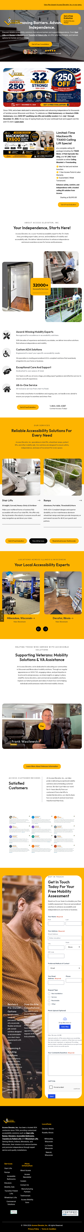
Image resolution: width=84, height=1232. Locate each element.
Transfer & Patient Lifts (38, 35)
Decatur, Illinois (61, 618)
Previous (38, 628)
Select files (65, 1027)
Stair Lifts (7, 500)
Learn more (19, 122)
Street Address (53, 934)
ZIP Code (51, 952)
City (49, 943)
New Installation (57, 994)
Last (67, 919)
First (49, 919)
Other (54, 1004)
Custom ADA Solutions (29, 349)
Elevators (21, 35)
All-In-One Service (26, 385)
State (67, 942)
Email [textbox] (53, 968)
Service (54, 997)
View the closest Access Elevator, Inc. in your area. (63, 4)
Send (51, 1096)
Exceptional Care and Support (33, 367)
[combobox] (74, 947)
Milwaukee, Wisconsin (19, 618)
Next (45, 628)
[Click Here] (33, 618)
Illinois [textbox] (70, 947)
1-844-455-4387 (58, 406)
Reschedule (55, 1001)
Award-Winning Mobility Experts (34, 331)
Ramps (12, 35)
